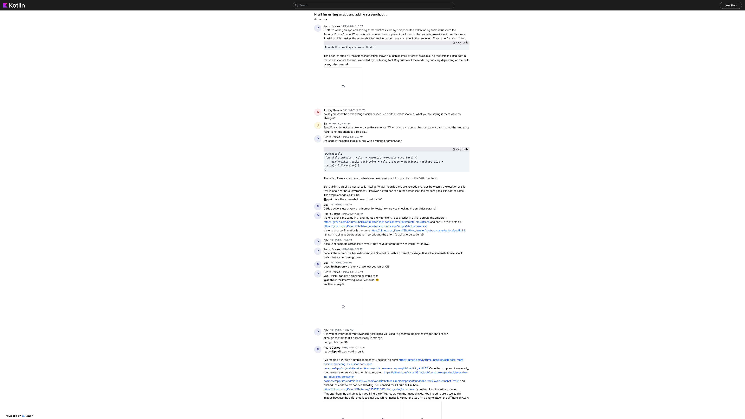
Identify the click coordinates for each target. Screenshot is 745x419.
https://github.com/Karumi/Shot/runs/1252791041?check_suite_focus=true (369, 389)
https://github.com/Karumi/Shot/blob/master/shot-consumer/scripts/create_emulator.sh (377, 221)
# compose (320, 19)
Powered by (13, 416)
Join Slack (731, 5)
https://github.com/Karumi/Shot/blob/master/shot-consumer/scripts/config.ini (418, 230)
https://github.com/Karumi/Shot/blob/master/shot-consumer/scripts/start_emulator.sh (375, 226)
